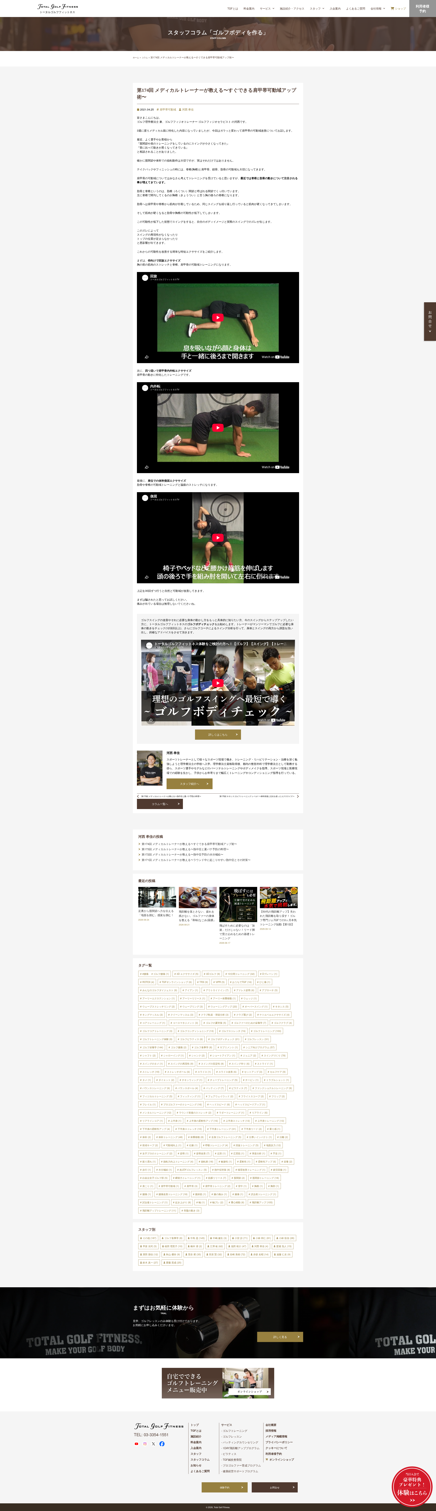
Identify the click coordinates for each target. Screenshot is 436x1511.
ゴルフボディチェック (225, 1039)
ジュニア (249, 1055)
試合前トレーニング (263, 1194)
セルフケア (278, 1071)
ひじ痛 (264, 982)
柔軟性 (244, 1161)
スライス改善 (228, 1071)
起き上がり (183, 1202)
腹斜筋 (200, 1194)
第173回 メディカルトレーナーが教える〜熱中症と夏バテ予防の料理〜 (185, 849)
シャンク (198, 1055)
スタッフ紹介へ (189, 784)
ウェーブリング (192, 1006)
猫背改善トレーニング (251, 1169)
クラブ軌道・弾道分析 (215, 1014)
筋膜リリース (217, 1177)
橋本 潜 (196, 1246)
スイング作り (240, 1063)
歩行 (146, 1169)
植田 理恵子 (173, 1246)
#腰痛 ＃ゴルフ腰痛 (155, 973)
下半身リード (253, 1129)
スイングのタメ (152, 1063)
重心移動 (237, 1202)
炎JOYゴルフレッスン (193, 1169)
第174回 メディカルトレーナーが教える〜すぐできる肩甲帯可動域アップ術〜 (189, 844)
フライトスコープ (252, 1096)
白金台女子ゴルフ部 (155, 1177)
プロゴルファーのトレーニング (182, 1104)
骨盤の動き (191, 1210)
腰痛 (146, 1194)
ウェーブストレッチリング (158, 1006)
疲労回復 (279, 1169)
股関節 (239, 1177)
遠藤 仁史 (284, 1254)
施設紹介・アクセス (292, 8)
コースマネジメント (185, 1022)
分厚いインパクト (260, 1137)
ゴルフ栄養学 (152, 1047)
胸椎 (258, 1186)
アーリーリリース (193, 998)
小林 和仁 (263, 1238)
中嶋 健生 (220, 1238)
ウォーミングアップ (224, 1006)
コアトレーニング (153, 1022)
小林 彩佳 (286, 1238)
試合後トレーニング (155, 1202)
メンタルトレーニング (156, 1112)
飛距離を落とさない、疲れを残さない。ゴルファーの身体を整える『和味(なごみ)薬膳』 (197, 916)
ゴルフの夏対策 (216, 1022)
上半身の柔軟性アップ (203, 1120)
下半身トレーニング (222, 1129)
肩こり (147, 1186)
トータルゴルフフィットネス (57, 12)
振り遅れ (149, 1161)
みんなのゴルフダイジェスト (159, 990)
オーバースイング (256, 1006)
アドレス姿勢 (245, 990)
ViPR (220, 982)
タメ (146, 1080)
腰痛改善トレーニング (173, 1194)
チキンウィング (192, 1080)
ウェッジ (250, 998)
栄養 (288, 1161)
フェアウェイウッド (220, 1096)
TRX (203, 982)
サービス (265, 8)
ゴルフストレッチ (233, 1031)
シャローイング (173, 1055)
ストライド (265, 1063)
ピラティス (239, 1088)
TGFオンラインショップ (177, 982)
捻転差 (207, 1161)
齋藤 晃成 (173, 1262)
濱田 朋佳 (150, 1254)
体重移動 (197, 1137)
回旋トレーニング (247, 1145)
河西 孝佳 (188, 109)
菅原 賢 (215, 1254)
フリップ (278, 1096)
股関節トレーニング (265, 1177)
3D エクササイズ (187, 973)
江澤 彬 (216, 1246)
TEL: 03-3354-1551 (151, 1434)
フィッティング (190, 1096)
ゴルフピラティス (191, 1039)
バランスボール (188, 1088)
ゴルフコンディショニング (197, 1031)
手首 (277, 1153)
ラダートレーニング (231, 1112)
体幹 (146, 1137)
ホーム (136, 57)
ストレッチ (150, 1071)
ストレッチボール (178, 1071)
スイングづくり (275, 1055)
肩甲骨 (192, 1186)
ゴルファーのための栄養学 (250, 1022)
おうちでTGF (242, 982)
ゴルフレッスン (258, 1039)
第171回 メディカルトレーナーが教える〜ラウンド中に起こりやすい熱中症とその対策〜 (196, 860)
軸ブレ (217, 1202)
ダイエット (166, 1080)
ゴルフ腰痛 (178, 1047)
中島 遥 (197, 1238)
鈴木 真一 (150, 1262)
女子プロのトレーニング (157, 1153)
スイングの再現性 (181, 1063)
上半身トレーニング (271, 1120)
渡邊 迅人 (284, 1246)
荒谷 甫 (194, 1254)
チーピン (252, 1080)
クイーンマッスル (181, 1014)
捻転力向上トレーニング (178, 1161)
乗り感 (274, 1129)
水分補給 (165, 1169)
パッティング (215, 1088)
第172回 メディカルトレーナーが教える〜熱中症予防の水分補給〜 (182, 854)
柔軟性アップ (267, 1161)
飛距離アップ (262, 1202)
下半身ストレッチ (190, 1129)
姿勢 (184, 1153)
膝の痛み (220, 1194)
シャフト (149, 1055)
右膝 (193, 1145)
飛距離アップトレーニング (159, 1210)
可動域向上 (173, 1145)
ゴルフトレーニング (267, 1031)
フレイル (149, 1104)
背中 (242, 1186)
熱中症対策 (222, 1169)
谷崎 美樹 (237, 1254)
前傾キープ (150, 1145)
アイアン (191, 990)
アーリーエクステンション (158, 998)
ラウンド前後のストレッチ (195, 1112)
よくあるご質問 (355, 8)
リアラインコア (152, 1120)
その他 (149, 1238)
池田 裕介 (238, 1246)
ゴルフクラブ (283, 1022)
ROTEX (148, 982)
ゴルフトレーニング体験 (157, 1039)
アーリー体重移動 (224, 998)
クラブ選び (244, 1014)
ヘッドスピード (219, 1104)
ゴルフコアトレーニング (157, 1031)
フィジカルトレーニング (157, 1096)
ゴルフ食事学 (203, 1047)
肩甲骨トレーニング (217, 1186)
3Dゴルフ (213, 973)
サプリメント (229, 1047)
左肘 (221, 1153)
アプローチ (270, 990)
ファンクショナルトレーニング (273, 1088)
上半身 (175, 1120)
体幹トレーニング (171, 1137)
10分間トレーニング (241, 973)
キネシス (282, 1006)
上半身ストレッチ (238, 1120)
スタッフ (315, 8)
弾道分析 (258, 1153)
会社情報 (376, 8)
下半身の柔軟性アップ (156, 1129)
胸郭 (274, 1186)
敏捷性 (226, 1161)
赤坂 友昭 (261, 1254)
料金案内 (249, 8)
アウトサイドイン (217, 990)
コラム (145, 57)
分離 (283, 1137)
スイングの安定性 (212, 1063)
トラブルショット (277, 1080)
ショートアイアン (223, 1055)
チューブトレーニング (224, 1080)
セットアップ (253, 1071)
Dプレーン (269, 973)
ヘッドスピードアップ (251, 1104)
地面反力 (273, 1145)
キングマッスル (152, 1014)
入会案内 (335, 8)
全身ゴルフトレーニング (226, 1137)
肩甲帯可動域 (168, 109)
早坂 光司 (150, 1246)
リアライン (260, 1112)
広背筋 (238, 1153)
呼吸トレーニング (216, 1145)
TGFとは (232, 8)
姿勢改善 (202, 1153)
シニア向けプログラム (260, 1047)
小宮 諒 (241, 1238)
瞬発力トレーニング (187, 1177)
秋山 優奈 (173, 1254)
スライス (204, 1071)
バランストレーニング (156, 1088)
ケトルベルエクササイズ (275, 1014)
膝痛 (239, 1194)
